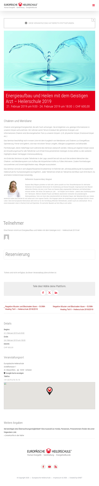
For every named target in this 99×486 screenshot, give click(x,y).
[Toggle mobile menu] (93, 5)
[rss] (55, 466)
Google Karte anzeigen (15, 373)
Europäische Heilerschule (14, 363)
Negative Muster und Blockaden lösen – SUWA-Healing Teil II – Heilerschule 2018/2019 (73, 308)
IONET (80, 478)
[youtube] (49, 466)
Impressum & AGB (60, 478)
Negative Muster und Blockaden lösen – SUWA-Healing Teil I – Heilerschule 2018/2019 (25, 307)
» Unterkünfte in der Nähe (14, 435)
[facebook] (43, 466)
